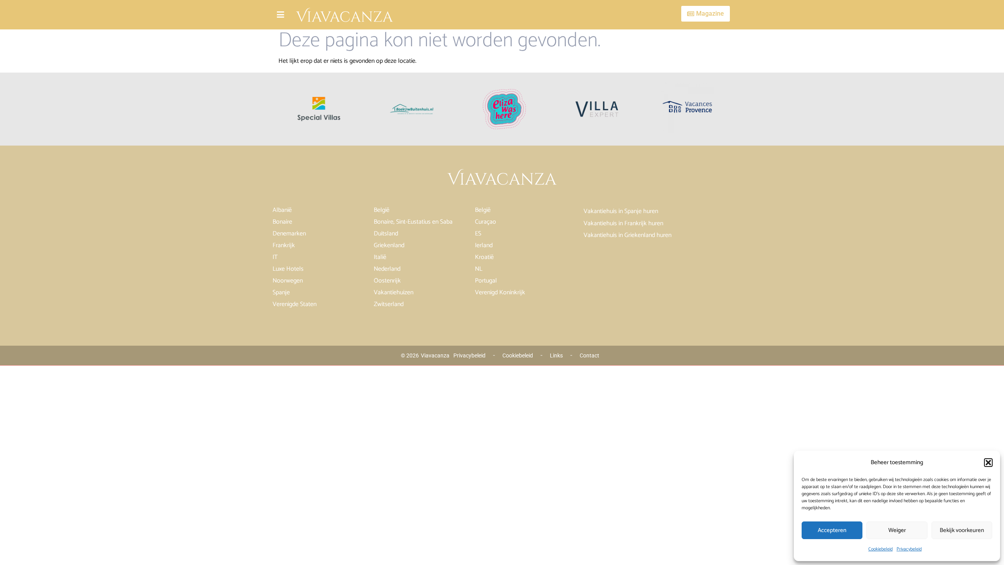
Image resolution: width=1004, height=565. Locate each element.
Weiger (897, 530)
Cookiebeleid (880, 549)
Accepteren (832, 530)
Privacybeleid (909, 549)
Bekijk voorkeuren (962, 530)
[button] (988, 463)
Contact (589, 355)
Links (556, 355)
